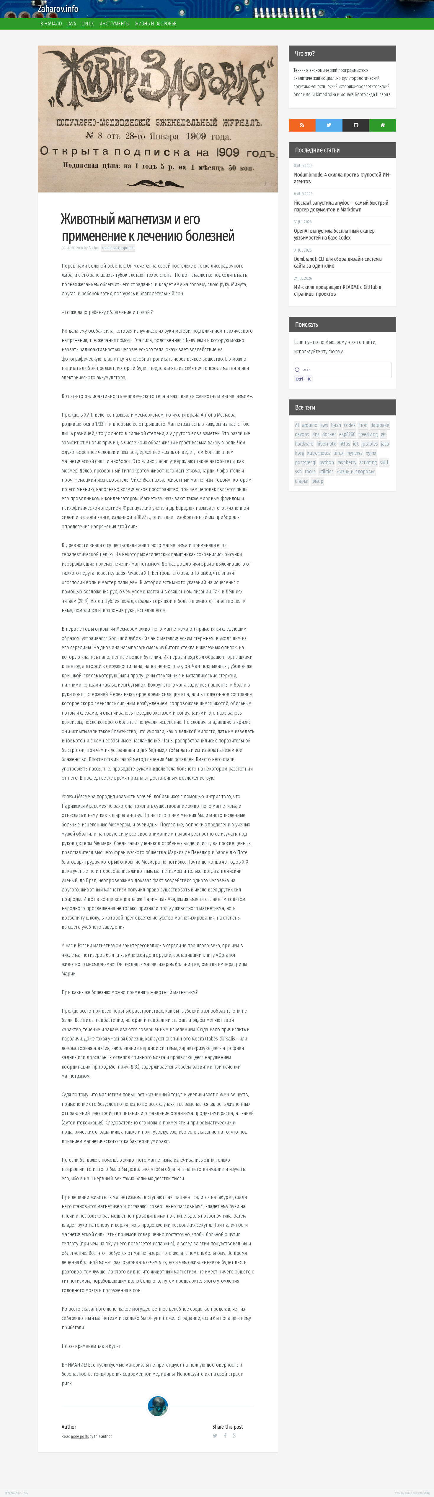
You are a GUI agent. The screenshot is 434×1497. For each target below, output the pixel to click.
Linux (87, 23)
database (380, 425)
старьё (302, 481)
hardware (304, 444)
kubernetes (318, 453)
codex (350, 425)
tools (310, 471)
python (326, 462)
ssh (298, 471)
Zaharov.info (58, 9)
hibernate (326, 444)
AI (297, 425)
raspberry (347, 462)
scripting (368, 462)
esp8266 (347, 434)
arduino (309, 425)
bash (336, 425)
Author (94, 247)
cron (362, 425)
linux (338, 453)
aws (324, 425)
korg (299, 453)
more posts (80, 1436)
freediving (368, 434)
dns (315, 434)
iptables (370, 444)
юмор (317, 481)
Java (71, 23)
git (383, 434)
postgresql (305, 462)
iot (355, 444)
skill (384, 462)
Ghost (427, 1493)
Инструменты (114, 23)
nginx (371, 453)
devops (302, 434)
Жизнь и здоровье (156, 23)
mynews (354, 453)
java (385, 444)
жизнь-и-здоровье (118, 247)
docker (329, 434)
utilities (326, 471)
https (344, 444)
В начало (51, 23)
